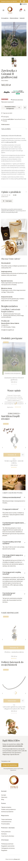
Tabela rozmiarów (6, 807)
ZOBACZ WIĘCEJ (13, 413)
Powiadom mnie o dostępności (10, 107)
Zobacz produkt (12, 700)
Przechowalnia (5, 824)
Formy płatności (6, 831)
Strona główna (4, 18)
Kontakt (3, 795)
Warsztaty (4, 797)
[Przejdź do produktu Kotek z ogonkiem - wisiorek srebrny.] (14, 440)
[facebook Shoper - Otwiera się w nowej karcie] (20, 1)
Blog (2, 799)
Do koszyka (11, 454)
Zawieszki (22, 18)
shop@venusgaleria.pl (7, 330)
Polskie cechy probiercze (8, 809)
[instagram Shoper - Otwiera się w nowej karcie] (24, 1)
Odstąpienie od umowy (8, 848)
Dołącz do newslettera (10, 765)
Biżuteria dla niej (14, 18)
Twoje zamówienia (6, 819)
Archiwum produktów (7, 811)
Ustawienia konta (6, 821)
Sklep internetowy (12, 859)
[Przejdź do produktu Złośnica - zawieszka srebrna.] (14, 632)
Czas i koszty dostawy (7, 836)
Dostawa (4, 834)
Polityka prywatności (7, 844)
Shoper (18, 854)
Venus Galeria (4, 80)
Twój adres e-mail (5, 761)
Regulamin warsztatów (7, 846)
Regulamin (4, 850)
